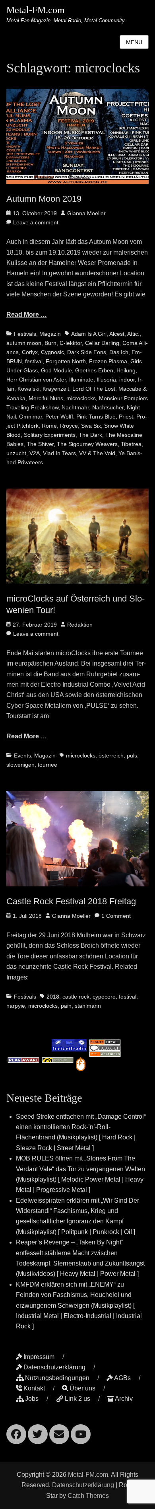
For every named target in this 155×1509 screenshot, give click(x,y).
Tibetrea (131, 444)
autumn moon (23, 343)
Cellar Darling (102, 343)
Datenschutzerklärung (54, 1367)
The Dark (90, 435)
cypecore (104, 996)
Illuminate (81, 379)
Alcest (116, 334)
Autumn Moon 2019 (43, 199)
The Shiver (40, 444)
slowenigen (20, 764)
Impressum (38, 1356)
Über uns (82, 1388)
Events (22, 755)
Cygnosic (52, 352)
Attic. (133, 334)
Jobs (32, 1398)
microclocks (81, 398)
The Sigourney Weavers (87, 444)
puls (132, 755)
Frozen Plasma (108, 361)
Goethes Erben (94, 370)
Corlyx (30, 352)
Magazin (50, 334)
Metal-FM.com (35, 10)
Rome (49, 426)
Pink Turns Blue (96, 416)
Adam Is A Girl (89, 334)
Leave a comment (35, 222)
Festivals (25, 334)
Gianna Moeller (86, 213)
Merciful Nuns (46, 398)
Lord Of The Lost (93, 389)
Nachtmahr (75, 407)
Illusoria (106, 379)
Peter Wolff (59, 416)
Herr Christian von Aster (36, 379)
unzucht (16, 453)
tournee (47, 764)
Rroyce (69, 426)
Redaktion (80, 624)
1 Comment (116, 916)
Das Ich (118, 352)
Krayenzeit (56, 389)
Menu (134, 42)
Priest (126, 416)
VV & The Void (97, 453)
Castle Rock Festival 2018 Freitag (71, 901)
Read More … (26, 314)
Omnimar (30, 416)
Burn (50, 343)
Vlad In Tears (59, 453)
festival (34, 361)
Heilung (126, 370)
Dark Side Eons (86, 352)
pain (66, 1006)
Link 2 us (77, 1398)
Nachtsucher (108, 407)
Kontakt (34, 1388)
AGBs (122, 1378)
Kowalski (28, 389)
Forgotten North (66, 361)
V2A (34, 453)
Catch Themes (88, 1495)
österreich (111, 755)
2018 (52, 996)
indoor (127, 379)
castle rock (75, 996)
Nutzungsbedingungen (57, 1378)
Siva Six (91, 426)
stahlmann (88, 1006)
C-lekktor (71, 343)
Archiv (124, 1398)
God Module (56, 370)
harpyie (15, 1006)
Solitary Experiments (50, 435)
